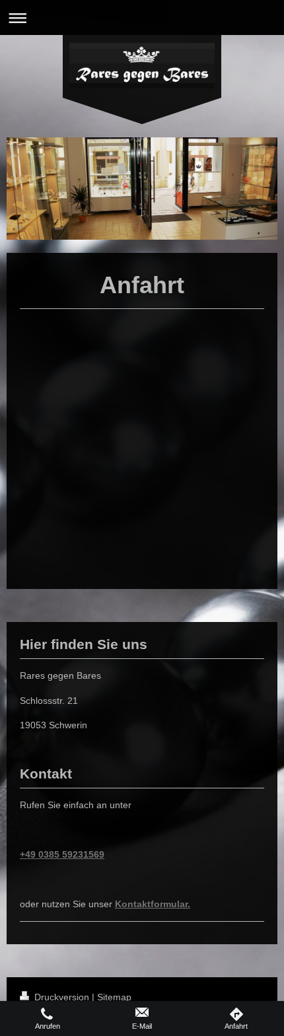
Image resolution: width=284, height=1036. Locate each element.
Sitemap (114, 997)
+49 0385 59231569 (62, 854)
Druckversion (62, 997)
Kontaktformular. (152, 904)
